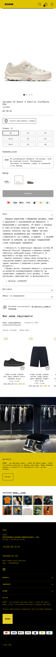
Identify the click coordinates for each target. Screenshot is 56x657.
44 (45, 139)
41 (28, 133)
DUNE (9, 645)
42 (45, 133)
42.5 (11, 139)
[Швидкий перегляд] (22, 367)
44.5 (11, 145)
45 (28, 145)
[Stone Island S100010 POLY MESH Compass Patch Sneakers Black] (14, 354)
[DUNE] (9, 4)
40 (11, 133)
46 (45, 145)
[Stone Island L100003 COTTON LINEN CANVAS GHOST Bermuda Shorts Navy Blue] (39, 354)
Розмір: (8, 128)
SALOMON (6, 107)
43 (28, 139)
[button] (7, 180)
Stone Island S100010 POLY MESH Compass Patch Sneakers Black (14, 377)
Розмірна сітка (10, 152)
